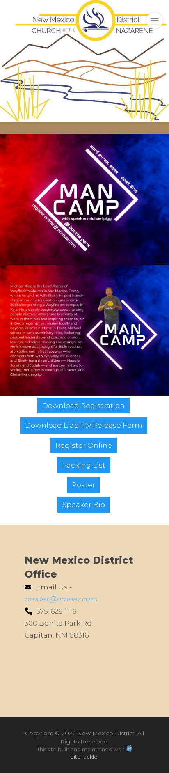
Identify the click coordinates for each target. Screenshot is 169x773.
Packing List (83, 465)
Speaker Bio (83, 504)
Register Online (83, 445)
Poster (83, 485)
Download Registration (83, 405)
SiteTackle (84, 756)
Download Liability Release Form (83, 425)
